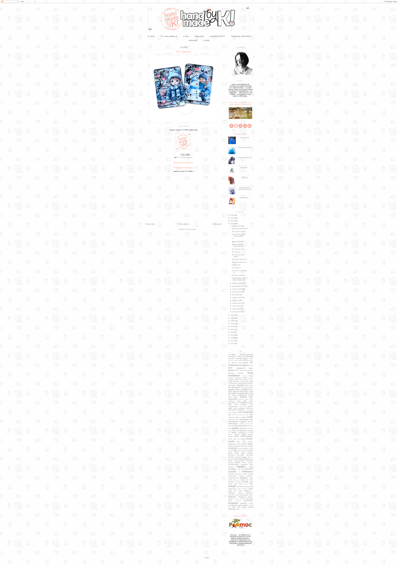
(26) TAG (245, 177)
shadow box (236, 480)
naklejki (250, 444)
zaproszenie (238, 505)
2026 (232, 215)
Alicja (251, 358)
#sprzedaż (193, 40)
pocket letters (238, 459)
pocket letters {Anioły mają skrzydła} (239, 235)
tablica (246, 484)
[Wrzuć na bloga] (183, 155)
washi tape (238, 495)
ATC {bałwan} (236, 268)
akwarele (249, 356)
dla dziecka (236, 388)
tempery (247, 486)
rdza (251, 467)
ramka (230, 467)
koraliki (242, 424)
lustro (245, 430)
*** (232, 239)
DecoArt (240, 383)
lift (240, 430)
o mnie (186, 36)
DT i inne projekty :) (169, 36)
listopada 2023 (237, 283)
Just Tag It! (246, 414)
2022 (232, 315)
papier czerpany (233, 452)
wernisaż (245, 495)
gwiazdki (242, 408)
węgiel (251, 495)
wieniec (237, 498)
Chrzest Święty (244, 379)
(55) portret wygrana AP (240, 228)
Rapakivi (240, 466)
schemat (244, 474)
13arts (239, 356)
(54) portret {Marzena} (239, 262)
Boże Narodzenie (237, 241)
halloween (249, 408)
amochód (230, 360)
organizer (245, 448)
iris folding (234, 412)
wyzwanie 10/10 (246, 503)
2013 (232, 341)
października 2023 (238, 286)
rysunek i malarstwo (240, 471)
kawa (230, 419)
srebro (251, 480)
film (239, 403)
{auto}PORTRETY (217, 36)
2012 (232, 343)
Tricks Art (240, 489)
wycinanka (238, 500)
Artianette (245, 365)
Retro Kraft (240, 469)
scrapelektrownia (233, 478)
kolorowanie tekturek (246, 421)
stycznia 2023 (237, 311)
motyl (243, 444)
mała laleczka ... (244, 197)
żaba (237, 509)
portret (237, 463)
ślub (235, 484)
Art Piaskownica (240, 363)
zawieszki (246, 505)
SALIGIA (231, 474)
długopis (231, 390)
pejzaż (243, 453)
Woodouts (249, 499)
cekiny (251, 378)
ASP (251, 365)
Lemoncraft (235, 430)
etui (229, 395)
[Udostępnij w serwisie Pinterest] (189, 155)
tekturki (231, 486)
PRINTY (244, 462)
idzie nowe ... (244, 167)
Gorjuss (250, 406)
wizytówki (242, 498)
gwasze (235, 408)
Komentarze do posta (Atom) (187, 229)
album (246, 358)
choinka (236, 379)
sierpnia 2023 (237, 292)
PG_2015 (240, 455)
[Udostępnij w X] (185, 155)
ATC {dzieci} (236, 252)
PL (252, 457)
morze (239, 444)
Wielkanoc (232, 497)
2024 (232, 221)
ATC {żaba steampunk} (239, 259)
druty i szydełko (241, 390)
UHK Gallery (237, 491)
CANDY (244, 378)
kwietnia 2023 (237, 303)
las (246, 428)
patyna (237, 453)
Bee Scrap (239, 370)
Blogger (207, 557)
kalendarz (231, 417)
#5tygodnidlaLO (232, 354)
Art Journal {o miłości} (239, 231)
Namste (230, 446)
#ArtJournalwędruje (246, 354)
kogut (237, 419)
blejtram (231, 373)
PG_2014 (231, 455)
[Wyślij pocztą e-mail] (181, 155)
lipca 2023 (235, 294)
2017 (232, 329)
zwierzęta (232, 509)
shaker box (244, 480)
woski (230, 500)
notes (246, 446)
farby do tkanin (243, 399)
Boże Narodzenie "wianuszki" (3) (237, 245)
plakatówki (231, 459)
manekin (230, 434)
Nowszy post (150, 224)
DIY (229, 388)
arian (251, 360)
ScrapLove (244, 478)
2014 (232, 338)
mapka (243, 434)
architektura (245, 360)
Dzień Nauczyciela (238, 393)
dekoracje (240, 385)
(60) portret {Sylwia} (244, 147)
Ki (233, 419)
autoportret (241, 368)
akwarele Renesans (235, 358)
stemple (183, 157)
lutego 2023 (236, 309)
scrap (250, 474)
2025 (232, 218)
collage (251, 379)
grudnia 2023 (236, 226)
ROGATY (249, 469)
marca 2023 (236, 306)
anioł (240, 360)
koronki (247, 423)
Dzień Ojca (249, 393)
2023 (232, 224)
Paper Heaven (248, 450)
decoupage (232, 385)
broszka (230, 378)
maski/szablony (247, 436)
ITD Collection (245, 412)
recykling (231, 469)
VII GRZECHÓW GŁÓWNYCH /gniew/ (245, 188)
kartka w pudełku (241, 417)
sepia (251, 478)
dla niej (250, 387)
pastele (230, 453)
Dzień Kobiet (244, 391)
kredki (230, 426)
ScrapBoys (249, 476)
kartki (250, 417)
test (251, 486)
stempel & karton (234, 482)
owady (235, 450)
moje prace (199, 36)
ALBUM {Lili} (236, 265)
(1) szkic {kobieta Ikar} (244, 157)
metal (234, 439)
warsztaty (231, 495)
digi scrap (249, 385)
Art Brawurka (232, 362)
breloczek (244, 375)
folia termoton (241, 404)
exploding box (242, 395)
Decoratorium (248, 383)
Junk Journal (239, 414)
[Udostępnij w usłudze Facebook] (187, 155)
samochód (238, 474)
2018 (232, 326)
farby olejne (242, 401)
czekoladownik (232, 383)
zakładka (231, 505)
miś (238, 439)
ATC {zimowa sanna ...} (239, 249)
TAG (251, 484)
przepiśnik (244, 464)
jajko (229, 414)
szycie (230, 484)
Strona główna (183, 224)
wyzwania (233, 503)
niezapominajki (239, 446)
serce (230, 480)
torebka (230, 489)
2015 (232, 335)
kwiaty (235, 428)
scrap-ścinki (232, 476)
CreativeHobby (243, 382)
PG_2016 (249, 455)
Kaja (251, 415)
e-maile (206, 40)
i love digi (249, 410)
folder (230, 404)
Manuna (237, 434)
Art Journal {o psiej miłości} (238, 255)
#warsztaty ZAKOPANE (241, 36)
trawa (235, 488)
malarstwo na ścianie (245, 432)
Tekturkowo (240, 486)
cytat (251, 382)
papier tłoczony (247, 452)
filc (236, 403)
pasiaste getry (244, 137)
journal (233, 414)
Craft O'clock (233, 382)
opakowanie (232, 448)
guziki (230, 408)
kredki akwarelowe (239, 426)
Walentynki (249, 493)
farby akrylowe (240, 397)
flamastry (243, 403)
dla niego (244, 387)
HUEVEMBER (240, 410)
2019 (232, 324)
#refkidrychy (232, 356)
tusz (191, 157)
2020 (232, 321)
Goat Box (242, 406)
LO (242, 431)
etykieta (233, 395)
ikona (229, 412)
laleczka (241, 428)
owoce (240, 450)
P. (242, 450)
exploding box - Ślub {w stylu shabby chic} (239, 279)
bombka (240, 373)
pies (249, 457)
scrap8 (241, 476)
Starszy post (217, 224)
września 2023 (237, 289)
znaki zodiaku (247, 507)
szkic (251, 482)
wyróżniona (248, 501)
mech (230, 439)
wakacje (240, 493)
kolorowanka (233, 424)
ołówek (250, 446)
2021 (232, 318)
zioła (233, 507)
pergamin (250, 453)
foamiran (250, 403)
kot (252, 424)
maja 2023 (236, 300)
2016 (232, 332)
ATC (178, 157)
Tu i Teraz (248, 489)
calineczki (238, 378)
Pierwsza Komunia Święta (237, 457)
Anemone (235, 360)
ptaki (251, 464)
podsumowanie (239, 460)
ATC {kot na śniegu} (238, 275)
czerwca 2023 (237, 297)
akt (243, 356)
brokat (251, 376)
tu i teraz (151, 36)
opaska (240, 448)
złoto (238, 507)
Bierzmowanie (248, 370)
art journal (243, 363)
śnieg (187, 157)
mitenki (243, 439)
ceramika (231, 379)
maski (236, 436)
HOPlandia (231, 410)
